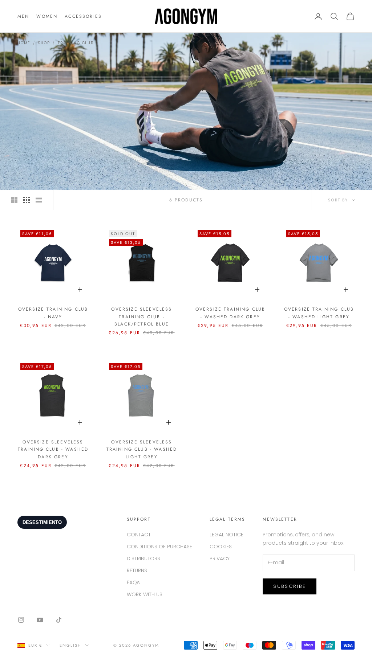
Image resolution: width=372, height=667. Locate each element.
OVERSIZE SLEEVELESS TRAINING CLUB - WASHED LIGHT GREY (141, 449)
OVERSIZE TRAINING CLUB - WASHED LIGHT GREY (319, 313)
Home (23, 43)
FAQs (133, 582)
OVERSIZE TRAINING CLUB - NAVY (53, 313)
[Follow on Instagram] (21, 619)
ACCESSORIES (83, 16)
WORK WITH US (144, 594)
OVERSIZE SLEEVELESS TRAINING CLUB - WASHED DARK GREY (53, 449)
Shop (44, 43)
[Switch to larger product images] (14, 200)
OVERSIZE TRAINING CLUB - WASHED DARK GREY (230, 313)
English (70, 645)
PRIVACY (220, 558)
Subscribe (289, 586)
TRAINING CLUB (75, 43)
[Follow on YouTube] (40, 619)
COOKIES (221, 546)
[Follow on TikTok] (58, 619)
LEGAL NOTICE (226, 534)
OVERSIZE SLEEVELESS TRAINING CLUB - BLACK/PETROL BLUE (141, 316)
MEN (23, 16)
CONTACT (139, 534)
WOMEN (46, 16)
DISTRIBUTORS (143, 558)
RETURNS (137, 570)
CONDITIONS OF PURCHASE (159, 546)
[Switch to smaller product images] (26, 200)
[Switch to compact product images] (39, 200)
